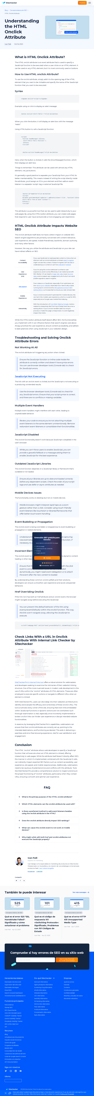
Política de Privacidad (67, 1094)
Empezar (82, 2)
